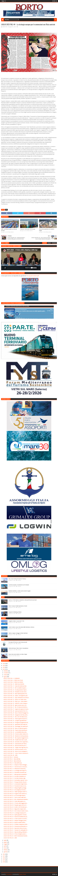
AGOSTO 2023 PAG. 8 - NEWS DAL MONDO (13, 682)
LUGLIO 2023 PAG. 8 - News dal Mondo (12, 761)
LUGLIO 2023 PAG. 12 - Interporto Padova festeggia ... (16, 764)
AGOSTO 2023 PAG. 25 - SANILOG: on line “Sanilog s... (16, 703)
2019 (4, 860)
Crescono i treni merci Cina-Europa (27, 229)
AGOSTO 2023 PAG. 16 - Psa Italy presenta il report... (15, 689)
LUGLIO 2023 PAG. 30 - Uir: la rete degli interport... (15, 795)
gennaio (6, 851)
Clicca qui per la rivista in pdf (32, 275)
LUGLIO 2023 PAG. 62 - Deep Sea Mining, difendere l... (16, 832)
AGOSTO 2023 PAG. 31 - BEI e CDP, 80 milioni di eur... (16, 716)
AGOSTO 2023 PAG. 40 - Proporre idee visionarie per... (16, 730)
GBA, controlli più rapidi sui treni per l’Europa (9, 230)
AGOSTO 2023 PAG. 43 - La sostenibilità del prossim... (15, 732)
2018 (4, 861)
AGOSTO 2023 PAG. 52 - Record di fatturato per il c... (15, 745)
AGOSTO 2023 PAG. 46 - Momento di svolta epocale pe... (16, 736)
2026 (4, 663)
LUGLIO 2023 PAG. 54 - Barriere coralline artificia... (15, 822)
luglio (5, 840)
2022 (4, 854)
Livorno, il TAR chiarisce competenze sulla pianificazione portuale (23, 599)
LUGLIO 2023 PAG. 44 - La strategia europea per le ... (15, 812)
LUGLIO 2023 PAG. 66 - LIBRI (10, 837)
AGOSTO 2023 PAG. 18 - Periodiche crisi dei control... (15, 691)
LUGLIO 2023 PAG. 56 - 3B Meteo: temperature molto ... (16, 824)
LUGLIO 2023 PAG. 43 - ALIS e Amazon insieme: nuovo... (16, 810)
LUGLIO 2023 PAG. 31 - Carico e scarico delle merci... (15, 797)
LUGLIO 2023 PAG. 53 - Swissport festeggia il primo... (15, 820)
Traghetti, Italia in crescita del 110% (16, 621)
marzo (5, 847)
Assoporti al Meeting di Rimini (15, 612)
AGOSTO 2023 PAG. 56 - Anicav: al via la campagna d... (16, 751)
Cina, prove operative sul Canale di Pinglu (46, 230)
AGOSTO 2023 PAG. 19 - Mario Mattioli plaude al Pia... (16, 693)
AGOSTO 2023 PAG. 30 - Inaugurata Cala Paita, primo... (16, 714)
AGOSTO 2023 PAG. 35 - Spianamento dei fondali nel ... (16, 724)
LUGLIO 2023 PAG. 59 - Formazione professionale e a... (16, 826)
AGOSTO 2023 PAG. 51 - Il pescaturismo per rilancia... (15, 743)
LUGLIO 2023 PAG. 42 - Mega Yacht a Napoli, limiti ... (15, 809)
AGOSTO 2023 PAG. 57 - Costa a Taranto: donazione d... (16, 753)
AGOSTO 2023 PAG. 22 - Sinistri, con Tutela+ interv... (15, 699)
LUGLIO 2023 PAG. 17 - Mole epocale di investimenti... (15, 774)
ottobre (5, 674)
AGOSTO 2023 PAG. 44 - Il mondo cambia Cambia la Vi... (16, 734)
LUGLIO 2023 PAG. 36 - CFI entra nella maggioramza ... (16, 803)
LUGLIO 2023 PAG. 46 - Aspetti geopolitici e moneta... (15, 814)
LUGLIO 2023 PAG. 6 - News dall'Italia (12, 759)
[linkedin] (56, 1)
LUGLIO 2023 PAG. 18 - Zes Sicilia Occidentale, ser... (15, 776)
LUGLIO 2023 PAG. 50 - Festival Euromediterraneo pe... (16, 816)
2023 (4, 669)
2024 (4, 667)
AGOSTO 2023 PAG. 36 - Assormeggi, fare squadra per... (16, 726)
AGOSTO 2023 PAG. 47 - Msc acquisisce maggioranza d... (16, 737)
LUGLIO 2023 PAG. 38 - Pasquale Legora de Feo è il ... (15, 805)
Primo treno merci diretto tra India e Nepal (18, 654)
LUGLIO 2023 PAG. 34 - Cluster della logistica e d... (15, 801)
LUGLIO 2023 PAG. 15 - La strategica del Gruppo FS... (15, 770)
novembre (6, 672)
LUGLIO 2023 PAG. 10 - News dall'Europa (13, 762)
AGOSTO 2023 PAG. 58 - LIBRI (10, 755)
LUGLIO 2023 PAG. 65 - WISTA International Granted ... (16, 835)
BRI (6, 209)
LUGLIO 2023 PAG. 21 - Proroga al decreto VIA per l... (15, 782)
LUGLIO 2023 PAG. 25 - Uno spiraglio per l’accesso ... (15, 789)
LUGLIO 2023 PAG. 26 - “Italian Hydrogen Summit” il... (16, 791)
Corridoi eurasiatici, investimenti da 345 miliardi (19, 584)
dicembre (6, 670)
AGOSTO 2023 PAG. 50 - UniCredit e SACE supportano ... (16, 741)
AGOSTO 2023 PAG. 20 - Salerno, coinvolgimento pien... (16, 695)
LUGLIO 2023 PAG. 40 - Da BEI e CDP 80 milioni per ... (16, 807)
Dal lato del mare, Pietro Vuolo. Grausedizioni (18, 648)
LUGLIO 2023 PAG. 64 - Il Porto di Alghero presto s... (15, 834)
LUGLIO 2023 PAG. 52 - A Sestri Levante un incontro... (16, 818)
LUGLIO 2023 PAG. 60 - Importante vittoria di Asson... (15, 828)
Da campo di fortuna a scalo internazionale (18, 642)
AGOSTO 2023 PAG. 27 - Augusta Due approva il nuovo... (16, 709)
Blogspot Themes (22, 874)
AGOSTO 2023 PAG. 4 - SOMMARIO (12, 678)
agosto (5, 676)
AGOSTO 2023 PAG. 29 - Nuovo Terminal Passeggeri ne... (16, 712)
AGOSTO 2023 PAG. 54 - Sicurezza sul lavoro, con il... (15, 749)
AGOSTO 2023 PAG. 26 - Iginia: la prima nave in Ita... (15, 705)
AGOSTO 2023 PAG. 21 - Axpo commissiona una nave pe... (16, 697)
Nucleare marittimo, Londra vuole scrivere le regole (19, 590)
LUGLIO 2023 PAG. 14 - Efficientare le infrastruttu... (15, 768)
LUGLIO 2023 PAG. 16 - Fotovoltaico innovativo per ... (15, 772)
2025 (4, 665)
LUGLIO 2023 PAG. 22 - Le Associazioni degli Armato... (16, 784)
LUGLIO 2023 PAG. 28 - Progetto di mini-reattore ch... (15, 793)
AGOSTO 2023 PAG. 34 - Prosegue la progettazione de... (16, 722)
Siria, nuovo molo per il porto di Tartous (17, 578)
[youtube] (55, 1)
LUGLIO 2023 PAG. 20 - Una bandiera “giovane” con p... (16, 780)
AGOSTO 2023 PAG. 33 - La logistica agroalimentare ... (16, 720)
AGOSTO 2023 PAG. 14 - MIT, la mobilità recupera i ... (15, 687)
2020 (4, 858)
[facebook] (53, 1)
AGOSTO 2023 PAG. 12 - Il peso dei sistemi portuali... (15, 686)
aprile (5, 846)
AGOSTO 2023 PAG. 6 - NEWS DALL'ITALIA (13, 680)
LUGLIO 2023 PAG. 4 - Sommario (11, 757)
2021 (4, 856)
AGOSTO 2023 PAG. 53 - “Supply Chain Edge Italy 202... (16, 747)
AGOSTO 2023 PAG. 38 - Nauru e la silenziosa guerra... (16, 728)
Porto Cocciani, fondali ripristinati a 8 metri (18, 606)
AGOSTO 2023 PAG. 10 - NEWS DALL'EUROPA (14, 684)
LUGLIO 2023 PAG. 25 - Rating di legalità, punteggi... (15, 787)
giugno (5, 842)
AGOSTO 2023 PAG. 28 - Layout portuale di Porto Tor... (16, 711)
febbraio (6, 849)
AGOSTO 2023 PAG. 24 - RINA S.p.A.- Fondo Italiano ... (16, 701)
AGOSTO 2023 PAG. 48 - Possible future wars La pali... (16, 739)
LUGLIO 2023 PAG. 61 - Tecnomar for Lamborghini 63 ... (16, 830)
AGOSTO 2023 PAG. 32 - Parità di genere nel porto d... (16, 718)
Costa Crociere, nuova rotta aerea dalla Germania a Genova (21, 627)
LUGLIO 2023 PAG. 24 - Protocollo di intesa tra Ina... (15, 786)
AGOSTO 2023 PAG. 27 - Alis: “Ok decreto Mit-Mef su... (16, 707)
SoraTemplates (9, 874)
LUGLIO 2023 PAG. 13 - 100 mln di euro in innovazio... (16, 766)
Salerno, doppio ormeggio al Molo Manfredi (18, 633)
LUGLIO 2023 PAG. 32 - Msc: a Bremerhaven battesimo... (16, 799)
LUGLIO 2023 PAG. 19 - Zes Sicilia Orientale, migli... (15, 778)
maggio (5, 844)
